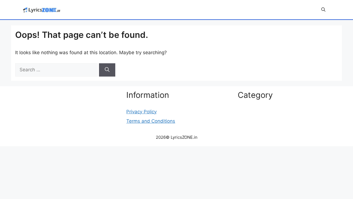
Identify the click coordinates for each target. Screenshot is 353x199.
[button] (323, 9)
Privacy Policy (141, 111)
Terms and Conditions (150, 121)
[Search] (107, 70)
